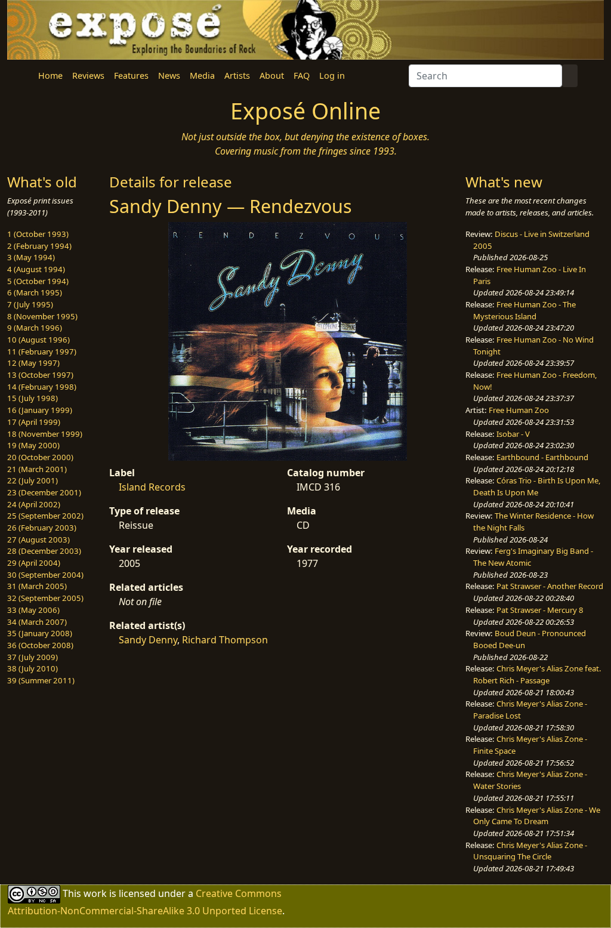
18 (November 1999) (44, 433)
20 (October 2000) (40, 457)
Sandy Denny (148, 639)
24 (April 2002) (33, 504)
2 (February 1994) (39, 246)
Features (131, 75)
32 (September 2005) (45, 598)
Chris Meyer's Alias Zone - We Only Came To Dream (536, 815)
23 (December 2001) (44, 492)
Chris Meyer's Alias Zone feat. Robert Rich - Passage (537, 674)
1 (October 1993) (38, 234)
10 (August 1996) (38, 339)
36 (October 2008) (40, 645)
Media (202, 75)
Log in (332, 75)
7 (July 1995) (30, 304)
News (169, 75)
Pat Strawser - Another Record (549, 586)
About (272, 75)
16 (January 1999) (39, 410)
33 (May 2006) (33, 610)
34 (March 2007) (37, 621)
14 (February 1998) (41, 386)
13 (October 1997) (40, 374)
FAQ (302, 75)
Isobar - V (513, 433)
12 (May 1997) (33, 362)
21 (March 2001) (37, 469)
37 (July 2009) (32, 657)
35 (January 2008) (39, 633)
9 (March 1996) (34, 327)
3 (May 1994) (31, 257)
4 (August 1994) (36, 269)
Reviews (88, 75)
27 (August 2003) (38, 539)
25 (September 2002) (45, 515)
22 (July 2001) (32, 480)
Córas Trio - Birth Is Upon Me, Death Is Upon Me (537, 486)
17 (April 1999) (33, 422)
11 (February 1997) (41, 351)
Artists (237, 75)
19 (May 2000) (33, 445)
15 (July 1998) (32, 398)
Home (50, 75)
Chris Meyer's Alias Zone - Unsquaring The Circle (530, 851)
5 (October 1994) (38, 281)
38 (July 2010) (32, 668)
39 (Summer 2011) (41, 680)
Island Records (152, 487)
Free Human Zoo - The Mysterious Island (524, 310)
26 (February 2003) (41, 527)
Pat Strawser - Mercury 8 (540, 610)
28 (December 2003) (44, 550)
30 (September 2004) (45, 574)
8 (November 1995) (42, 316)
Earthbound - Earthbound (542, 457)
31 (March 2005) (37, 586)
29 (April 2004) (33, 562)
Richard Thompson (225, 639)
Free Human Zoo (519, 410)
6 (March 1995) (34, 292)
